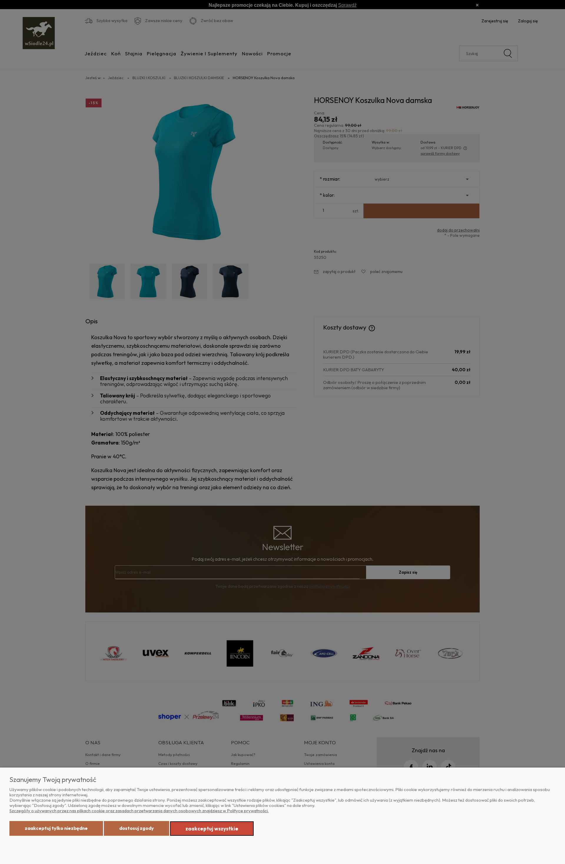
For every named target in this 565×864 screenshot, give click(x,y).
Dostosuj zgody (136, 828)
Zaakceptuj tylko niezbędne (56, 828)
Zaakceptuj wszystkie (211, 828)
